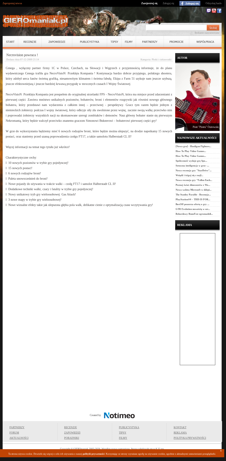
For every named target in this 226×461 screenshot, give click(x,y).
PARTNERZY (17, 427)
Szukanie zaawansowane (207, 32)
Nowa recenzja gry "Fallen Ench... (194, 180)
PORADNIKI (71, 438)
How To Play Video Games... (191, 151)
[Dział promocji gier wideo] (176, 41)
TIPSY (122, 432)
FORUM (14, 432)
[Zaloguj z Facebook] (189, 3)
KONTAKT (180, 427)
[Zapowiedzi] (57, 41)
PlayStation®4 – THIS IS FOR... (193, 199)
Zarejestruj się (149, 3)
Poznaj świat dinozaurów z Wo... (193, 185)
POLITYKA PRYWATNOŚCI (190, 438)
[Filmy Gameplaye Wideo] (129, 41)
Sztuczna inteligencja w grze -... (192, 165)
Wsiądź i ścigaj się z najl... (189, 175)
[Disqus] (89, 266)
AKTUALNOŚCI (18, 438)
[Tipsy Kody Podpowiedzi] (114, 41)
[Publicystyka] (89, 41)
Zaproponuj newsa (12, 3)
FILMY (123, 438)
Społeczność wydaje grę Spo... (191, 160)
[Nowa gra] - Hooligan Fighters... (193, 146)
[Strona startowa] (35, 21)
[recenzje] (29, 41)
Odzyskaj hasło (214, 3)
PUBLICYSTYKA (129, 427)
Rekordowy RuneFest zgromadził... (194, 214)
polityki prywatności (93, 453)
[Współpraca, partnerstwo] (205, 41)
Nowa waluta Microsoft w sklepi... (194, 189)
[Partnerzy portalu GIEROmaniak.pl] (150, 41)
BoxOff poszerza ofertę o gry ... (192, 204)
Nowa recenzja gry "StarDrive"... (194, 170)
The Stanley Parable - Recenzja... (193, 194)
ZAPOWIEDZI (72, 432)
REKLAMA (180, 432)
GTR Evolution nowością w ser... (193, 209)
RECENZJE (70, 427)
